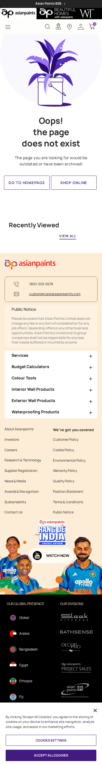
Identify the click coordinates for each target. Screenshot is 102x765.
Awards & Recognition (22, 491)
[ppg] (76, 690)
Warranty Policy (65, 470)
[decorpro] (76, 647)
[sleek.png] (76, 616)
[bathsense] (76, 632)
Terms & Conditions (68, 502)
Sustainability (15, 502)
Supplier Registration (21, 470)
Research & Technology (23, 460)
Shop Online (73, 182)
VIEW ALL (67, 236)
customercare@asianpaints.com (54, 294)
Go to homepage (26, 182)
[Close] (95, 710)
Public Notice (63, 512)
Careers (11, 450)
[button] (80, 26)
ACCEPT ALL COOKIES (51, 755)
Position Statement (68, 491)
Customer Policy (65, 439)
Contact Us (13, 512)
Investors (12, 439)
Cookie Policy (63, 450)
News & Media (15, 481)
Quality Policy (63, 481)
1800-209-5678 (41, 284)
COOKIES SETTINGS (51, 740)
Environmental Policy (69, 460)
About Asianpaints (19, 429)
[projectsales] (76, 668)
